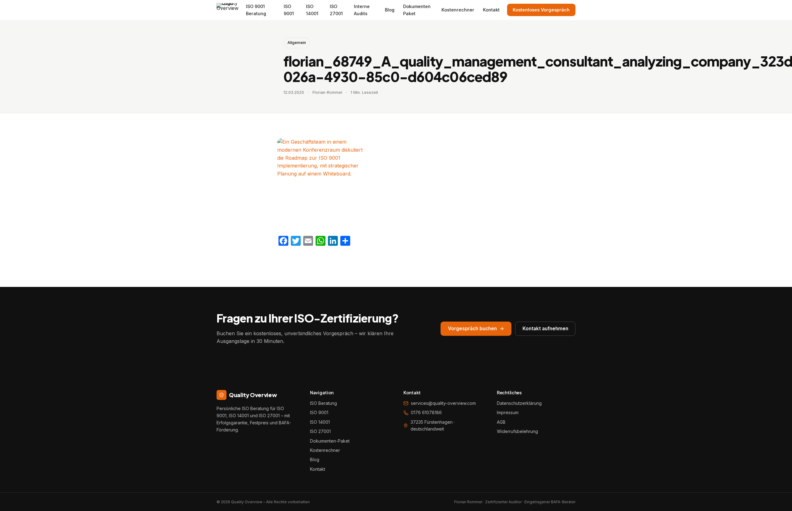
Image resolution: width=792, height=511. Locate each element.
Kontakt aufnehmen (545, 328)
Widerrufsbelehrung (517, 431)
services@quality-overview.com (443, 403)
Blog (389, 9)
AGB (501, 422)
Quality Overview (253, 394)
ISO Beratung (323, 403)
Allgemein (296, 42)
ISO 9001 (319, 412)
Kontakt (491, 9)
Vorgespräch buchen (472, 328)
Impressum (508, 412)
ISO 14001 (320, 422)
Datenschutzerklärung (519, 403)
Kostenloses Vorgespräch (541, 9)
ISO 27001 (320, 431)
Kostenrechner (457, 9)
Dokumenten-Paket (330, 441)
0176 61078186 (426, 412)
